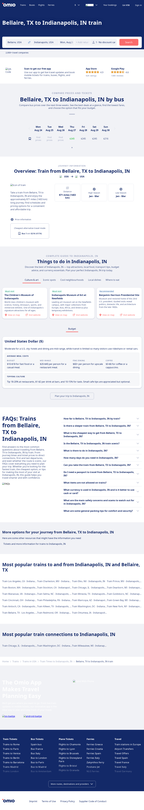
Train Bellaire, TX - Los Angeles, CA (20, 612)
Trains (23, 5)
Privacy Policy (67, 801)
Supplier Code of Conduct (92, 801)
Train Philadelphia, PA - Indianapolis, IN (57, 600)
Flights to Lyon (67, 748)
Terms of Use (49, 801)
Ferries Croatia (95, 748)
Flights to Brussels (69, 753)
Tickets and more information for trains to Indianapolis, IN (34, 543)
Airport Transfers (124, 748)
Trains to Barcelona (13, 762)
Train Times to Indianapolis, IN (56, 661)
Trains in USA (29, 661)
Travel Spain (121, 757)
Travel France (122, 762)
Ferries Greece (95, 744)
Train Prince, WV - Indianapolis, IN (125, 581)
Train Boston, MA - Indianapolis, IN (20, 587)
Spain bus (36, 744)
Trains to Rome (11, 744)
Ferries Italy (93, 757)
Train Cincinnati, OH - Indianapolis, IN (22, 600)
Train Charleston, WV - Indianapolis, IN (57, 581)
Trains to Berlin (11, 757)
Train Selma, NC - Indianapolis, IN (54, 593)
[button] (66, 42)
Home (5, 661)
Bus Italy (35, 753)
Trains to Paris (11, 748)
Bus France (37, 748)
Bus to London (39, 757)
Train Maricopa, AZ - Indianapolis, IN (91, 600)
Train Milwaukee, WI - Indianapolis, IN (92, 645)
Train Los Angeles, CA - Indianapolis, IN (22, 581)
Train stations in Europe (128, 744)
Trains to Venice (12, 753)
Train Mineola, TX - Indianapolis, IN (90, 593)
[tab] (31, 280)
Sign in (138, 5)
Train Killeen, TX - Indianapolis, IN (54, 606)
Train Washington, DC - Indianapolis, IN (92, 606)
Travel (118, 739)
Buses (32, 5)
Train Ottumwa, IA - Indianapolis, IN (91, 612)
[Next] (114, 128)
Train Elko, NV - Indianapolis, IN (88, 581)
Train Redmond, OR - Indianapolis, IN (56, 612)
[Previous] (29, 128)
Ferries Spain (94, 753)
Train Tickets (10, 739)
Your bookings (110, 5)
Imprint (33, 801)
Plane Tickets (66, 739)
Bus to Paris (37, 762)
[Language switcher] (92, 5)
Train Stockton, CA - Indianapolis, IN (56, 587)
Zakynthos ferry (95, 762)
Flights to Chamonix (70, 744)
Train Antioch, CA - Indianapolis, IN (20, 606)
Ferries (51, 5)
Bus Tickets (37, 739)
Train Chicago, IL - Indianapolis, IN (90, 587)
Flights (41, 5)
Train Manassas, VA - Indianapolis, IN (21, 593)
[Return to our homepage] (11, 5)
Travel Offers (122, 753)
